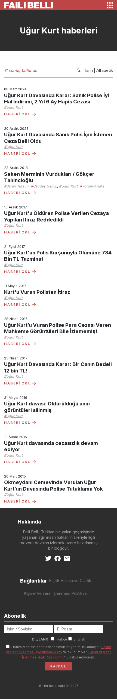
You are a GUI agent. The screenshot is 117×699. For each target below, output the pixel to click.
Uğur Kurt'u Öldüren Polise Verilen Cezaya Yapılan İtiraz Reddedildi (56, 216)
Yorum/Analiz (93, 186)
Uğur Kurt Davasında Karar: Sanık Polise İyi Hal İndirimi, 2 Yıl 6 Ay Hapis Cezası (56, 98)
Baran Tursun (17, 186)
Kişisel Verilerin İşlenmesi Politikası (56, 593)
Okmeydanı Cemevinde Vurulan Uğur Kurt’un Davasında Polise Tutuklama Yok (53, 485)
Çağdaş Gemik (45, 186)
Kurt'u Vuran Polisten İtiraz (37, 292)
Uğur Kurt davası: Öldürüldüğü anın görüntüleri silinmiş (47, 407)
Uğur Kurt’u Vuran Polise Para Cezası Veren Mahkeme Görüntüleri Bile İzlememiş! (57, 328)
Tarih (88, 70)
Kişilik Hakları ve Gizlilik (70, 580)
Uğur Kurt (14, 107)
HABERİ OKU (18, 114)
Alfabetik (104, 70)
